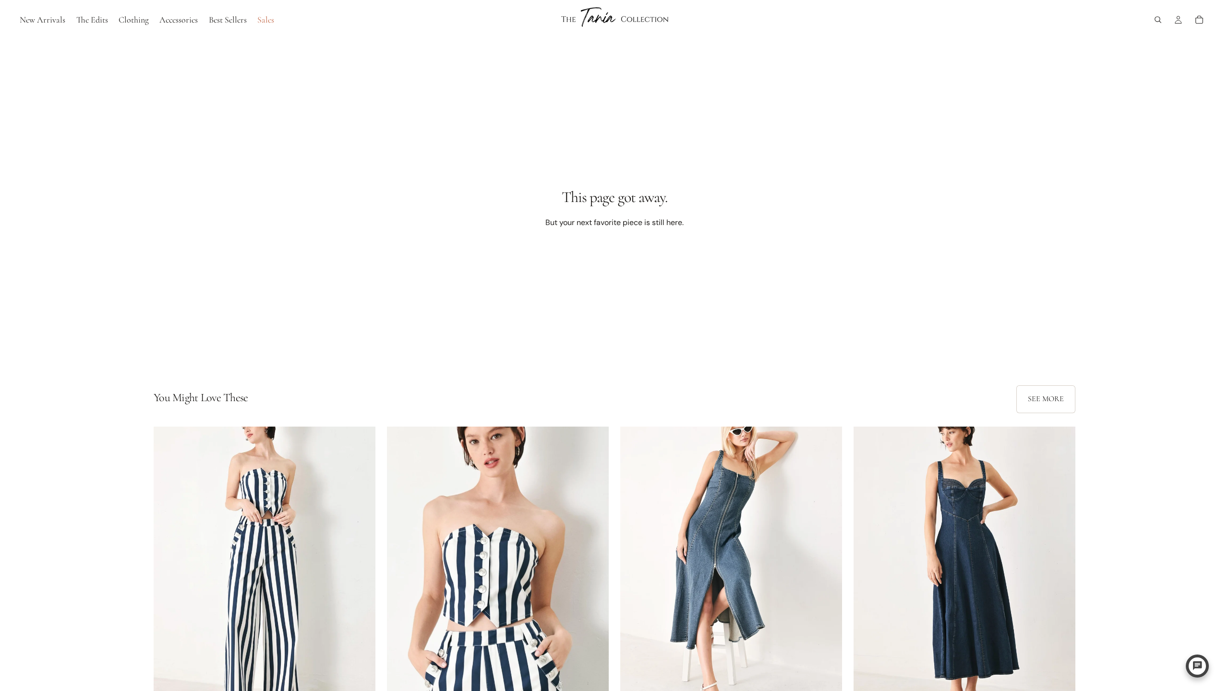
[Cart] (1199, 19)
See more (1046, 399)
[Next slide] (361, 565)
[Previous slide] (168, 565)
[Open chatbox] (1197, 666)
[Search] (1158, 19)
